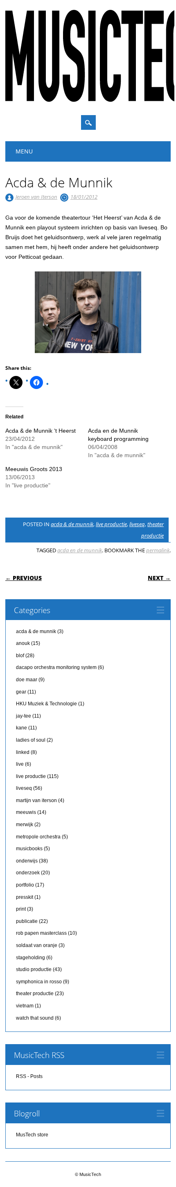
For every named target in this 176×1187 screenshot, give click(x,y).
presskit (24, 897)
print (21, 909)
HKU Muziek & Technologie (46, 704)
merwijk (24, 824)
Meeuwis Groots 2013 (33, 469)
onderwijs (27, 861)
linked (22, 752)
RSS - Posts (29, 1076)
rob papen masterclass (41, 933)
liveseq (137, 524)
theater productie (35, 993)
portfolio (25, 885)
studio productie (34, 969)
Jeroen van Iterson (36, 196)
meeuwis (26, 812)
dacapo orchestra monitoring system (56, 667)
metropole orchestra (38, 837)
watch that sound (35, 1018)
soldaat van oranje (36, 945)
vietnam (25, 1006)
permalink (157, 550)
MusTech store (32, 1135)
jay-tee (23, 716)
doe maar (26, 679)
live (20, 764)
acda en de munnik (79, 550)
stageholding (30, 957)
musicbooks (29, 848)
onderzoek (28, 873)
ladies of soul (30, 740)
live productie (111, 524)
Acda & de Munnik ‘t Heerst (40, 430)
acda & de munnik (72, 524)
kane (21, 728)
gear (21, 692)
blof (20, 655)
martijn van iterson (36, 800)
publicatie (27, 921)
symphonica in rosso (39, 982)
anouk (23, 643)
